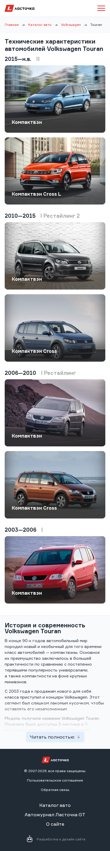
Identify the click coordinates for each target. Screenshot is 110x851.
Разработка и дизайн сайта (61, 839)
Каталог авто (40, 24)
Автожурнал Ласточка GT (55, 814)
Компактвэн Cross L (36, 194)
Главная (12, 24)
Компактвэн (27, 122)
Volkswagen (71, 24)
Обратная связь (55, 789)
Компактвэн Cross (34, 351)
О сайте (55, 824)
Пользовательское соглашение (55, 780)
